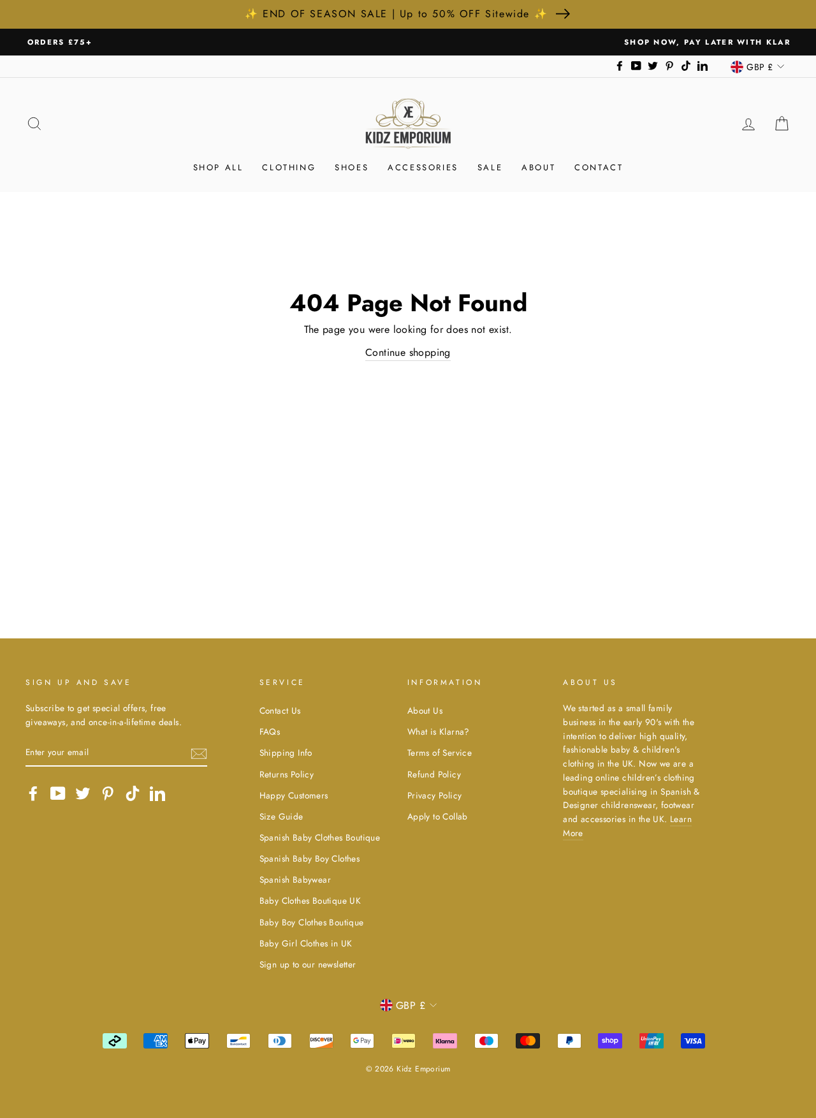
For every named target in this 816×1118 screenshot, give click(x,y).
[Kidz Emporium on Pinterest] (107, 793)
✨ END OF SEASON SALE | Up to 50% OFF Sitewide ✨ (396, 13)
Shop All (218, 167)
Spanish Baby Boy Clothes (309, 858)
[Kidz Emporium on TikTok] (132, 793)
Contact (598, 167)
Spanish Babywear (295, 879)
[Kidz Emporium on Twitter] (83, 793)
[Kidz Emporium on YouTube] (58, 793)
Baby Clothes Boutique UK (310, 900)
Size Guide (281, 816)
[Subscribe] (199, 752)
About (538, 167)
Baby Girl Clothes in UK (306, 943)
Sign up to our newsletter (307, 964)
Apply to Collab (437, 816)
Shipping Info (285, 752)
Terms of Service (439, 752)
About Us (424, 710)
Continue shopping (408, 352)
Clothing (289, 167)
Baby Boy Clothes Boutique (311, 922)
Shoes (351, 167)
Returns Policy (286, 774)
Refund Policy (434, 774)
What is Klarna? (438, 731)
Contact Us (280, 710)
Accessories (423, 167)
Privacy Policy (434, 795)
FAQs (269, 731)
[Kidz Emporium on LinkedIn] (157, 793)
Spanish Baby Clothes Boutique (320, 837)
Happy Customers (293, 795)
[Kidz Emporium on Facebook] (33, 793)
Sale (489, 167)
